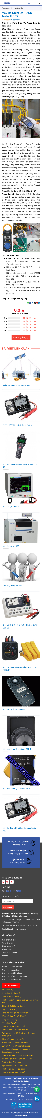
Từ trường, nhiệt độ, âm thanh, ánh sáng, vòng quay (19, 1034)
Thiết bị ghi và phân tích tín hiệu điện (17, 1055)
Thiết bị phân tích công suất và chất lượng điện (20, 1001)
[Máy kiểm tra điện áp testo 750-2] (21, 770)
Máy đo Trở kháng (9, 1009)
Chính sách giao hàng (11, 970)
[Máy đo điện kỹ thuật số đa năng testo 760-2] (21, 809)
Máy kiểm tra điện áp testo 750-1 (17, 749)
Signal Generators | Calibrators (15, 1065)
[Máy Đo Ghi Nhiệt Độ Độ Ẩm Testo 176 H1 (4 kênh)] (21, 649)
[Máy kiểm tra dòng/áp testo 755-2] (21, 406)
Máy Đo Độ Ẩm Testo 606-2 (15, 709)
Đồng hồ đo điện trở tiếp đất (14, 1016)
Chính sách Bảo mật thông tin (14, 976)
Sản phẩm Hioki (9, 940)
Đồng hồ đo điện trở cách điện (15, 1013)
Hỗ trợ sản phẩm (9, 946)
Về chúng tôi (7, 943)
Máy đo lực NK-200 (11, 506)
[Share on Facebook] (30, 303)
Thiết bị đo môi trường (11, 1062)
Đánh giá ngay (21, 337)
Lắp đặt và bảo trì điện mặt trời (15, 1030)
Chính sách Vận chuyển (12, 967)
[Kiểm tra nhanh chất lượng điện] (21, 367)
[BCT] (21, 1105)
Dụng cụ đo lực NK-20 (12, 585)
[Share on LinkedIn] (39, 303)
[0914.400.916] (37, 1089)
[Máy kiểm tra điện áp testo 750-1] (21, 730)
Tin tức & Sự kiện (9, 952)
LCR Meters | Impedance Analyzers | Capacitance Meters (17, 1050)
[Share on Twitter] (32, 303)
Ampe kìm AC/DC (9, 1023)
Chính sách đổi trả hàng (12, 973)
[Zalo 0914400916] (37, 1098)
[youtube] (7, 882)
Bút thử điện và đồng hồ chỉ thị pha (17, 1059)
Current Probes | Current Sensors (16, 1046)
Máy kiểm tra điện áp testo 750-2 (17, 788)
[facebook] (3, 882)
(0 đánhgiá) (15, 20)
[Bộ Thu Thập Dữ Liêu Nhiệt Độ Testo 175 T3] (21, 446)
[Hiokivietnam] (7, 3)
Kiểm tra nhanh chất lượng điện (16, 385)
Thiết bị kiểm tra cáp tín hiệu (14, 1026)
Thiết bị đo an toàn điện (12, 996)
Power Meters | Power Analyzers (15, 1042)
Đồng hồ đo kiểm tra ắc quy (14, 1006)
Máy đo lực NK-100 (11, 546)
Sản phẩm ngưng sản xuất (13, 1039)
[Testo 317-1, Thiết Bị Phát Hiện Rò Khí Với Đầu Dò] (21, 606)
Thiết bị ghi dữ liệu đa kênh (13, 1069)
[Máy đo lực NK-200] (21, 488)
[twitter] (12, 882)
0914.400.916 (11, 891)
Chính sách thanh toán (11, 979)
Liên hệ (5, 955)
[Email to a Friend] (35, 303)
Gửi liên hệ (7, 907)
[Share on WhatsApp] (28, 303)
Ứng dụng (6, 949)
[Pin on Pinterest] (37, 303)
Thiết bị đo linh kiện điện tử (13, 1072)
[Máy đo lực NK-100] (21, 527)
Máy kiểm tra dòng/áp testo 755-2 (17, 425)
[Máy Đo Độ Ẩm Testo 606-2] (21, 691)
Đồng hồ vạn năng (9, 1019)
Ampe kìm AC (7, 990)
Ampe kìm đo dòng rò (11, 993)
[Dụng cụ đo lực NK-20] (21, 567)
